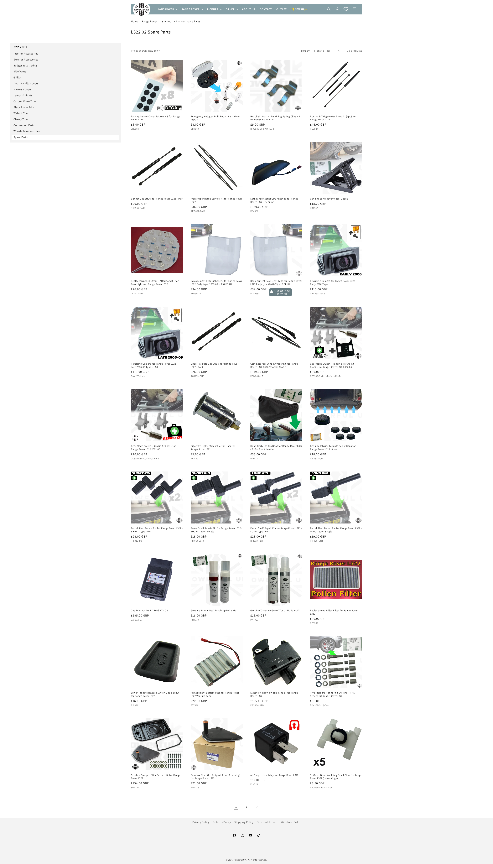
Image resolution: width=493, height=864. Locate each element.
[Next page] (257, 807)
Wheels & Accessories (26, 131)
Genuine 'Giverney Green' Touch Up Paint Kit (275, 610)
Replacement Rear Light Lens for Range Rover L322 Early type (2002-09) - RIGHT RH (216, 282)
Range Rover (149, 21)
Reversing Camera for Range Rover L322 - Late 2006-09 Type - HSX (154, 365)
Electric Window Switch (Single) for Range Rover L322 (274, 694)
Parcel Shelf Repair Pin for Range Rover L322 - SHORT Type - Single (216, 530)
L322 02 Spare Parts (188, 21)
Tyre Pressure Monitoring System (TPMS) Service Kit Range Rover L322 (333, 694)
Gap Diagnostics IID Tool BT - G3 (149, 610)
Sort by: (305, 50)
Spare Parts (20, 137)
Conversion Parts (24, 125)
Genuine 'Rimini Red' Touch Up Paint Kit (213, 610)
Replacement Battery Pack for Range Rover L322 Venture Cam (215, 694)
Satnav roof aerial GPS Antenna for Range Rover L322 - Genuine (274, 200)
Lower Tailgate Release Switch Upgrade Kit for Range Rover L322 (155, 694)
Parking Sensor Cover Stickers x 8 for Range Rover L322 (155, 118)
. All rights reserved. (256, 859)
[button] (167, 9)
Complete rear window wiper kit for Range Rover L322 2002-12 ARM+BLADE (274, 365)
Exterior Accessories (25, 59)
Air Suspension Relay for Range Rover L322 (274, 775)
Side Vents (19, 71)
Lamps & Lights (22, 95)
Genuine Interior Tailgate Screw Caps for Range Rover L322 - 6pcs (333, 448)
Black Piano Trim (23, 107)
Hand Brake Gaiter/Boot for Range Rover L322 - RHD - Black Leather (276, 448)
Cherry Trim (20, 119)
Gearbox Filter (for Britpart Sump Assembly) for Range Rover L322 (215, 777)
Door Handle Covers (26, 83)
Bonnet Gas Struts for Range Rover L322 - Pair (157, 198)
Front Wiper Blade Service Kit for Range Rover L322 (216, 200)
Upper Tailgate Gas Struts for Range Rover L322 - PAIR (214, 365)
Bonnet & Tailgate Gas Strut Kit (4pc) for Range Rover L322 (333, 118)
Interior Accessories (25, 53)
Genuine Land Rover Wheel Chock (329, 198)
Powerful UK (240, 859)
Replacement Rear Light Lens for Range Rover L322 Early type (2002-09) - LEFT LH (276, 282)
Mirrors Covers (22, 89)
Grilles (17, 77)
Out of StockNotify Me (282, 292)
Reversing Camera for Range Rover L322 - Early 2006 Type (333, 282)
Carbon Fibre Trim (24, 101)
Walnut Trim (21, 113)
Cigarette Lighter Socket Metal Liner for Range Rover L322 (213, 448)
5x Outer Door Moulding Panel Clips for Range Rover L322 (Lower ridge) (336, 777)
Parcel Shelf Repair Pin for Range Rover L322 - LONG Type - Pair (276, 530)
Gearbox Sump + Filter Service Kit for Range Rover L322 (155, 777)
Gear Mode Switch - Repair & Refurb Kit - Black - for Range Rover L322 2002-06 (333, 365)
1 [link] (236, 806)
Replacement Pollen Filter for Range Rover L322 (334, 612)
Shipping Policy (243, 822)
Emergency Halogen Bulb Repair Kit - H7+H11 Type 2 (216, 118)
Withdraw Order (290, 822)
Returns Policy (222, 822)
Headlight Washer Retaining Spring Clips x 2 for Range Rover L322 (275, 118)
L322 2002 (166, 21)
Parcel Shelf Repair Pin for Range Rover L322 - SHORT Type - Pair (157, 530)
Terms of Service (267, 822)
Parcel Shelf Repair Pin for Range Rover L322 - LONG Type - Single (336, 530)
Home (134, 21)
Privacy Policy (200, 822)
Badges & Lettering (25, 65)
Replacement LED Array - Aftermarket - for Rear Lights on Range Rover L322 (155, 282)
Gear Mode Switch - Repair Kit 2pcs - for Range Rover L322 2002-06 (153, 448)
